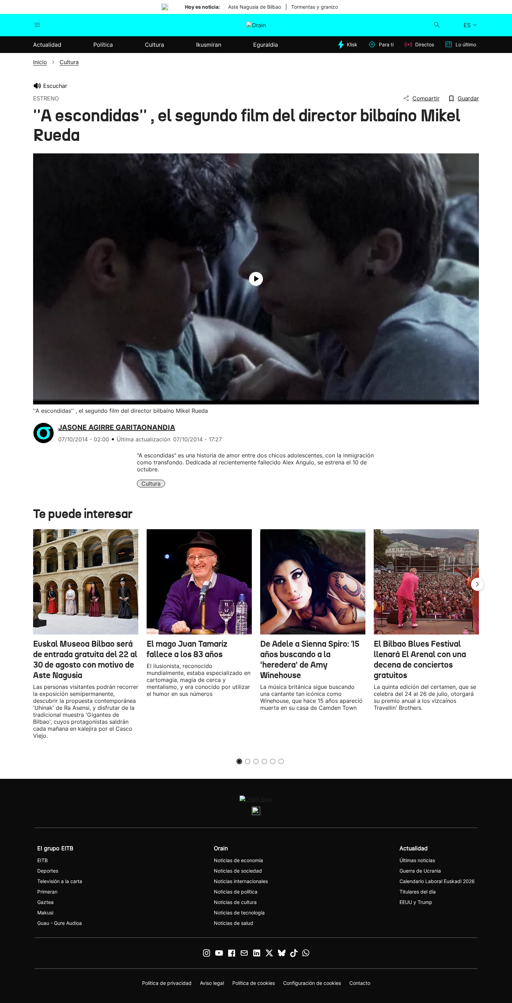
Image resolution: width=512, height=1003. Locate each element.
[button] (477, 584)
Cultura (151, 483)
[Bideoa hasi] (256, 279)
